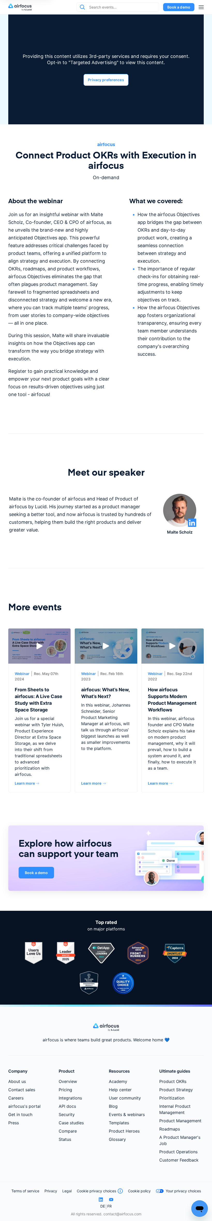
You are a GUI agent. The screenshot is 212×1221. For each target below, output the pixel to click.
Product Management (180, 1120)
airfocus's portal (24, 1106)
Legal (67, 1191)
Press (13, 1122)
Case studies (71, 1122)
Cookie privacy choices (96, 1191)
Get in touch (20, 1114)
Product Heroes (124, 1131)
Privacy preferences (106, 80)
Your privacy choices (183, 1191)
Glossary (117, 1139)
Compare (68, 1131)
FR (109, 1206)
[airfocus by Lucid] (21, 7)
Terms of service (25, 1191)
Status (65, 1139)
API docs (67, 1106)
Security (67, 1114)
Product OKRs (172, 1081)
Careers (16, 1098)
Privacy (50, 1191)
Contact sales (21, 1089)
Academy (118, 1081)
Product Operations (178, 1151)
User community (125, 1098)
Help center (120, 1089)
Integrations (70, 1098)
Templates (119, 1122)
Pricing (65, 1089)
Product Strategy (176, 1089)
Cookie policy (139, 1191)
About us (17, 1081)
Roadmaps (169, 1129)
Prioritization (171, 1098)
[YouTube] (111, 1199)
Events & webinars (127, 1114)
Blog (113, 1106)
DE (102, 1206)
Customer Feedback (179, 1160)
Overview (68, 1081)
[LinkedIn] (101, 1199)
